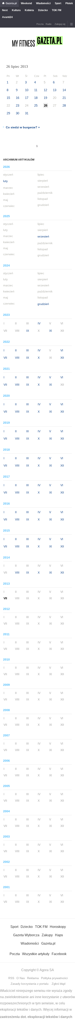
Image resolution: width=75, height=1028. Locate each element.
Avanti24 (7, 17)
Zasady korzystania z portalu (30, 983)
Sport (58, 3)
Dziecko (43, 10)
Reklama (33, 978)
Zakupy (47, 935)
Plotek (69, 3)
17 (26, 97)
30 (17, 113)
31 (26, 113)
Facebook (59, 954)
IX (27, 330)
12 (45, 90)
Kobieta (29, 10)
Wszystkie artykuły (35, 954)
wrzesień (43, 236)
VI (61, 350)
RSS (11, 978)
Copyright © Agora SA (37, 970)
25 (36, 105)
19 (45, 97)
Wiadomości (43, 3)
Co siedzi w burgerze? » (23, 127)
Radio (48, 24)
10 (26, 90)
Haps (59, 935)
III (27, 350)
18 (36, 97)
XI (50, 330)
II (16, 350)
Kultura (16, 10)
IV (39, 323)
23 (17, 105)
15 (8, 97)
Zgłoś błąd (58, 983)
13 (54, 90)
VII (5, 357)
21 (64, 97)
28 (64, 105)
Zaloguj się (60, 24)
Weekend (26, 3)
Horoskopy (58, 927)
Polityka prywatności (54, 978)
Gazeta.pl (11, 3)
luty (5, 181)
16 (17, 97)
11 (35, 90)
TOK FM (56, 10)
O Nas (20, 978)
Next (5, 10)
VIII (17, 357)
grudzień (43, 304)
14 (64, 90)
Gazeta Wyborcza (26, 935)
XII (62, 357)
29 (8, 113)
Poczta (40, 24)
